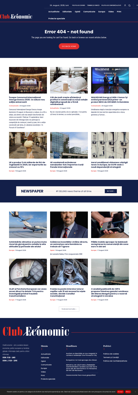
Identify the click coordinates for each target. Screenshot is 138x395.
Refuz (128, 392)
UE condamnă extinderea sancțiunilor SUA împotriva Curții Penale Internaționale (66, 164)
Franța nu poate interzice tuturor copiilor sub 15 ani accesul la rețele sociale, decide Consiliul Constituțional (67, 292)
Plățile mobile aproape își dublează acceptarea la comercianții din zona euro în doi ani (109, 244)
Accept (120, 392)
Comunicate (14, 106)
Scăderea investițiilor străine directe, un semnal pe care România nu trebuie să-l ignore (69, 244)
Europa (11, 171)
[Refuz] (135, 392)
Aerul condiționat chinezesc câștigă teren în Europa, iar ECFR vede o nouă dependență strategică (109, 164)
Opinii (52, 250)
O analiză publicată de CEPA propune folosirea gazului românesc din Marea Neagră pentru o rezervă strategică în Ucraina (109, 292)
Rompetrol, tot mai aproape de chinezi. (81, 360)
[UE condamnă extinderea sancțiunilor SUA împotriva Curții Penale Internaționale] (69, 145)
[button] (129, 5)
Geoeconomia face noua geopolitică (80, 375)
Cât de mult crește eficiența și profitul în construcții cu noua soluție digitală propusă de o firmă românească (69, 101)
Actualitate (54, 108)
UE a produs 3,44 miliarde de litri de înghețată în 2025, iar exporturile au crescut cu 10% (27, 164)
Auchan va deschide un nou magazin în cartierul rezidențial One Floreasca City (81, 354)
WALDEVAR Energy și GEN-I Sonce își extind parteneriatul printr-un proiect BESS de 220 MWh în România (110, 99)
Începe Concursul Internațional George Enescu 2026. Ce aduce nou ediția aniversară (27, 99)
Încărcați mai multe (68, 309)
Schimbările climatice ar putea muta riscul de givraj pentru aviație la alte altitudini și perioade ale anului (28, 244)
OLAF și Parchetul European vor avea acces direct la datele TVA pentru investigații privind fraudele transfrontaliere (27, 292)
